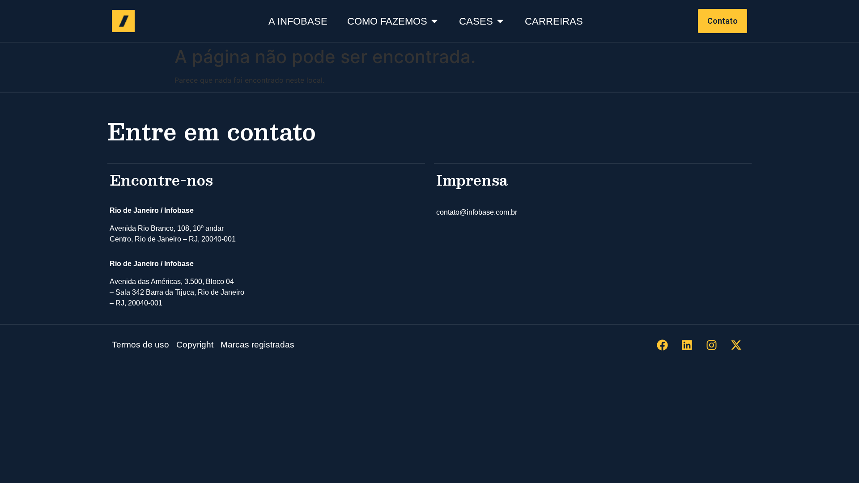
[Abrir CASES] (500, 21)
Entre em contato (211, 130)
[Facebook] (662, 345)
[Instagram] (711, 345)
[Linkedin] (687, 345)
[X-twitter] (736, 345)
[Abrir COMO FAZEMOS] (434, 21)
